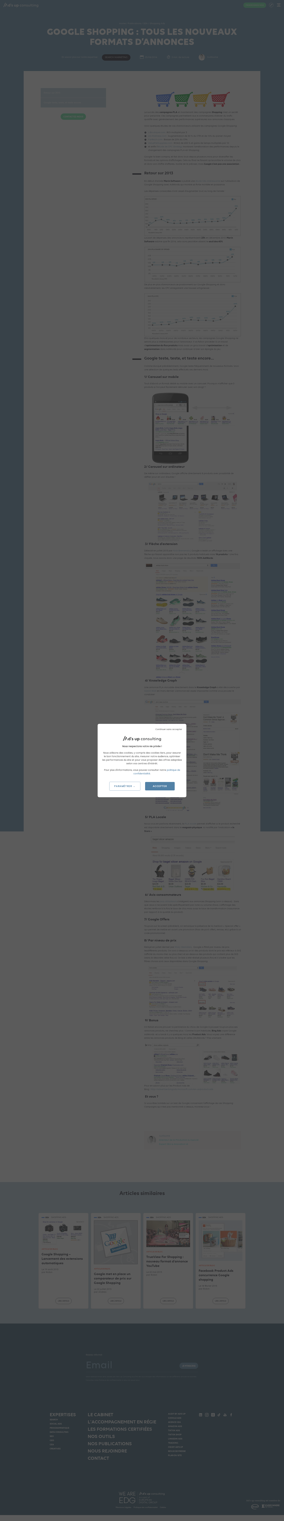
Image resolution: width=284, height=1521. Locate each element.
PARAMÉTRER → (124, 786)
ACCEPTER (160, 786)
